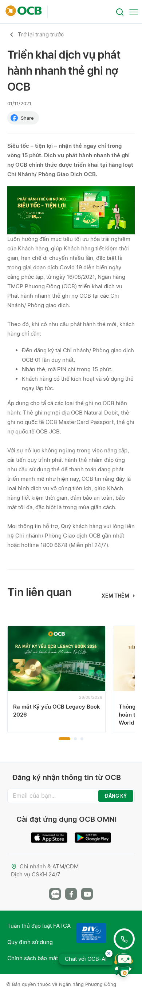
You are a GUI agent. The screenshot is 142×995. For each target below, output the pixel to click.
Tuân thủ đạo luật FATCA (39, 925)
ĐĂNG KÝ (116, 796)
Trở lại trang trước (41, 34)
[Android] (93, 834)
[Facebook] (71, 894)
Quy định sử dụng (30, 942)
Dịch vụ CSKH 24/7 (35, 874)
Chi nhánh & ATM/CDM (49, 866)
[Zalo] (55, 894)
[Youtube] (87, 894)
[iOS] (49, 834)
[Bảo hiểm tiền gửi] (91, 933)
